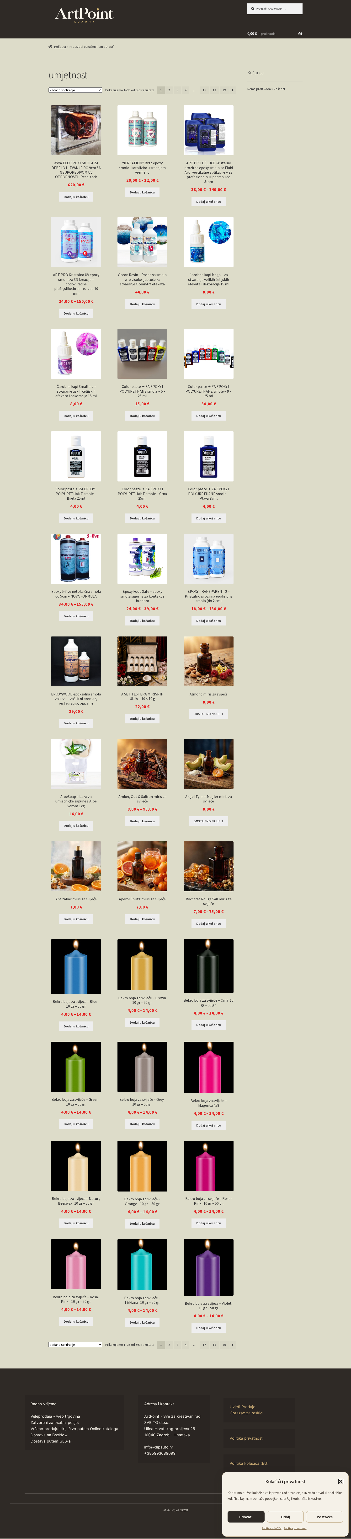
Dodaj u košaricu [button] (76, 197)
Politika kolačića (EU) (249, 1463)
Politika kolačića (272, 1528)
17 (204, 90)
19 (224, 90)
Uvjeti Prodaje (242, 1406)
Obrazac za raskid (246, 1413)
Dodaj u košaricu (142, 192)
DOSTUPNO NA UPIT (208, 714)
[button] (340, 1481)
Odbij (285, 1516)
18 (214, 90)
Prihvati (246, 1516)
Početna (60, 46)
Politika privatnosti (295, 1528)
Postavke (325, 1516)
